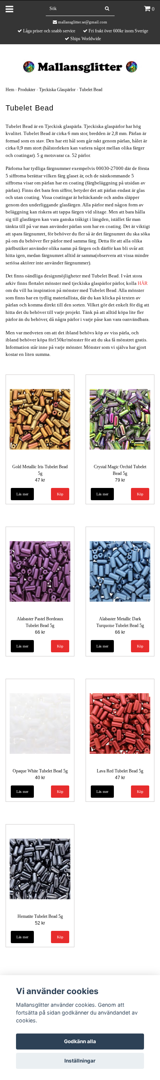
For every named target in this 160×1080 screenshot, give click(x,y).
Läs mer (22, 494)
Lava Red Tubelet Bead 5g (120, 771)
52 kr (40, 923)
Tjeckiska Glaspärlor (57, 89)
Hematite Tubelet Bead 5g (40, 916)
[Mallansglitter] (80, 66)
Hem (10, 89)
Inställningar (80, 1061)
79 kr (120, 480)
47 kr (40, 480)
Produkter (26, 89)
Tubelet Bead (90, 89)
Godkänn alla (80, 1041)
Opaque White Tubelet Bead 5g (40, 771)
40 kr (40, 777)
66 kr (40, 632)
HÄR (143, 283)
